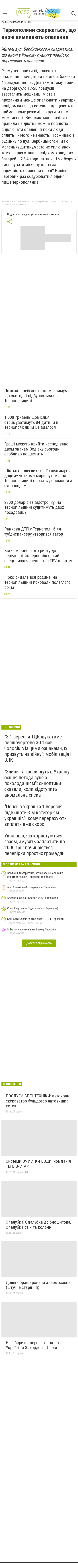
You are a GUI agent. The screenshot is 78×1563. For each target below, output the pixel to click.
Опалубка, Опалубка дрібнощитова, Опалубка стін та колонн (38, 1225)
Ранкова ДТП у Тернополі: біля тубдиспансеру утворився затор (33, 531)
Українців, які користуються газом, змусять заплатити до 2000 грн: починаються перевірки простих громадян (34, 844)
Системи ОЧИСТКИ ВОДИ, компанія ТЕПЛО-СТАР (38, 1164)
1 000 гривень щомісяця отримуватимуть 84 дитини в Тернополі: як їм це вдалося (31, 422)
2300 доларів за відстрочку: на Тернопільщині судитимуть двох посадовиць (34, 507)
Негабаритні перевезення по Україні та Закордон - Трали (32, 1345)
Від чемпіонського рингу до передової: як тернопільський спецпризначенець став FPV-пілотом (38, 555)
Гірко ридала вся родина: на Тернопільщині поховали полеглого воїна (37, 582)
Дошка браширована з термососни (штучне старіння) (38, 1285)
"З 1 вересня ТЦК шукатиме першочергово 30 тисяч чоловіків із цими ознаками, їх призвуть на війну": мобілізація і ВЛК (37, 748)
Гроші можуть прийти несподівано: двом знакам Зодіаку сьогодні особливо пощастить (36, 449)
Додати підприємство (39, 943)
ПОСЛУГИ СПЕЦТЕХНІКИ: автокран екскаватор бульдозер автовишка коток (37, 1100)
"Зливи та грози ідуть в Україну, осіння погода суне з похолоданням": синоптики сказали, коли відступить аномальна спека (37, 783)
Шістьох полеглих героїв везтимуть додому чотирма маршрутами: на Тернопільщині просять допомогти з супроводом (38, 478)
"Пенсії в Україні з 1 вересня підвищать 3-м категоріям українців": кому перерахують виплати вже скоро (35, 815)
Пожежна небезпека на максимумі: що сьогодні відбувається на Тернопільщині (37, 395)
